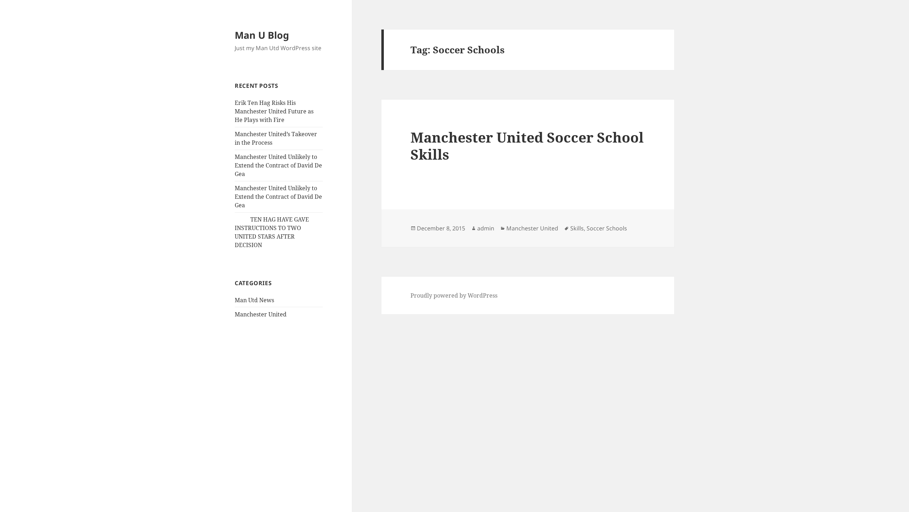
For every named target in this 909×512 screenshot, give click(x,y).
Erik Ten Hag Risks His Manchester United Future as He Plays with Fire (274, 111)
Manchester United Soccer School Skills (527, 146)
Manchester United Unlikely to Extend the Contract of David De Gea (278, 165)
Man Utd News (254, 300)
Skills (577, 228)
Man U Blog (262, 35)
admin (485, 228)
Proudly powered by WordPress (453, 295)
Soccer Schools (607, 228)
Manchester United (261, 314)
